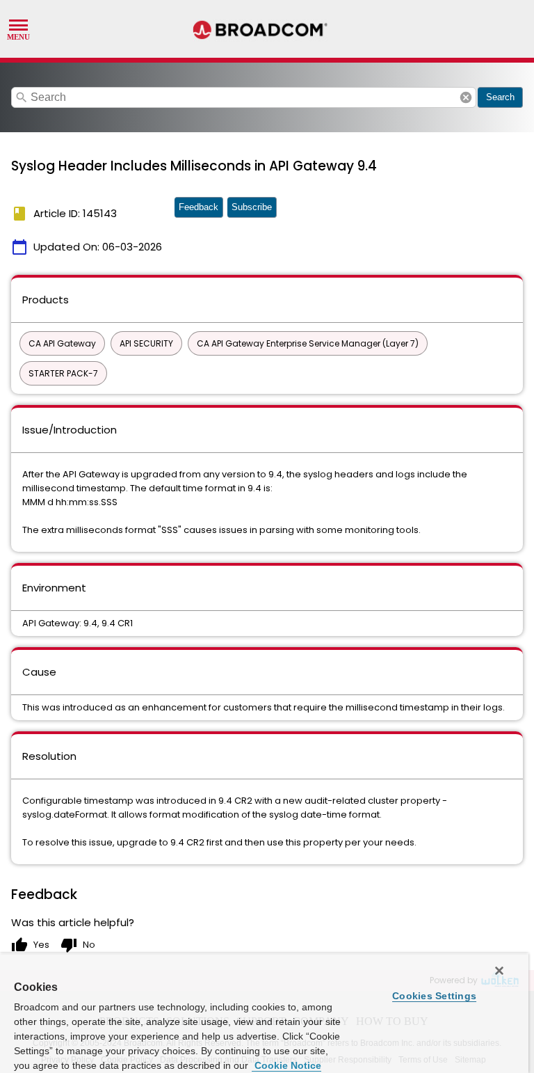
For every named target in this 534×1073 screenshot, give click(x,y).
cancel (466, 97)
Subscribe (252, 207)
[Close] (499, 971)
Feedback (198, 207)
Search (500, 97)
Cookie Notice (286, 1065)
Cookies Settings (434, 995)
